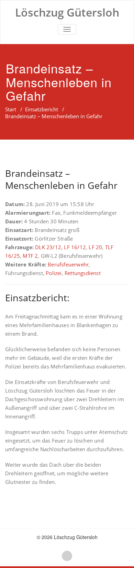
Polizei (54, 273)
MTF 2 (30, 255)
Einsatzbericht (41, 109)
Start (10, 109)
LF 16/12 (75, 247)
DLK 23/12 (48, 247)
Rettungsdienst (83, 273)
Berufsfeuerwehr (68, 264)
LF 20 (95, 247)
